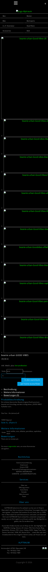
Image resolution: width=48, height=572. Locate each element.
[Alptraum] (24, 11)
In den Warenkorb (32, 380)
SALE (28, 31)
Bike (4, 21)
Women (29, 16)
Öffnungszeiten (24, 487)
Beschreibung (10, 389)
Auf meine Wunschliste (30, 383)
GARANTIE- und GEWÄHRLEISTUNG (24, 474)
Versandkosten (21, 365)
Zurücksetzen (27, 371)
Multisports (31, 21)
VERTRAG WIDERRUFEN (24, 472)
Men (4, 16)
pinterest (8, 425)
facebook (2, 425)
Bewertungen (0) (11, 395)
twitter (5, 425)
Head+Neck (31, 26)
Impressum (24, 465)
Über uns (24, 485)
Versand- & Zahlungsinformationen (24, 469)
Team (24, 496)
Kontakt (24, 492)
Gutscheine (24, 490)
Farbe (4, 371)
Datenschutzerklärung (24, 463)
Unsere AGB (24, 467)
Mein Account (24, 494)
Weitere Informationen (14, 392)
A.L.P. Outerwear (8, 26)
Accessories (7, 31)
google (11, 425)
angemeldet (12, 446)
